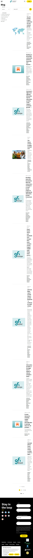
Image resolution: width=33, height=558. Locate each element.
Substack (27, 84)
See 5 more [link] (2, 21)
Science (28, 48)
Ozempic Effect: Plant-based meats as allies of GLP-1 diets (29, 448)
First (19, 507)
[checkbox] (6, 14)
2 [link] (21, 490)
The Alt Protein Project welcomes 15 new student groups (29, 21)
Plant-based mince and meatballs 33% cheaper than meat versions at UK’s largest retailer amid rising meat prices (29, 242)
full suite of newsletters (23, 532)
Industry (27, 126)
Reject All (11, 554)
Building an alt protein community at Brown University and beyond (29, 59)
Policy (28, 167)
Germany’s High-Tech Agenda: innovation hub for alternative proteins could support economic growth (29, 99)
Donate (29, 1)
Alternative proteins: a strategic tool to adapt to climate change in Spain (29, 370)
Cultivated (28, 42)
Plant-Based (28, 82)
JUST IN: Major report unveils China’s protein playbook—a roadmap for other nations (29, 298)
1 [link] (19, 490)
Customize (5, 554)
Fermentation (29, 43)
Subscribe (24, 535)
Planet (27, 401)
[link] (22, 493)
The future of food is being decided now (29, 144)
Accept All (16, 554)
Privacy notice (7, 552)
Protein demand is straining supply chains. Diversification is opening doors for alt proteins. (28, 421)
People (28, 473)
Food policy (28, 125)
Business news (27, 433)
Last (18, 512)
